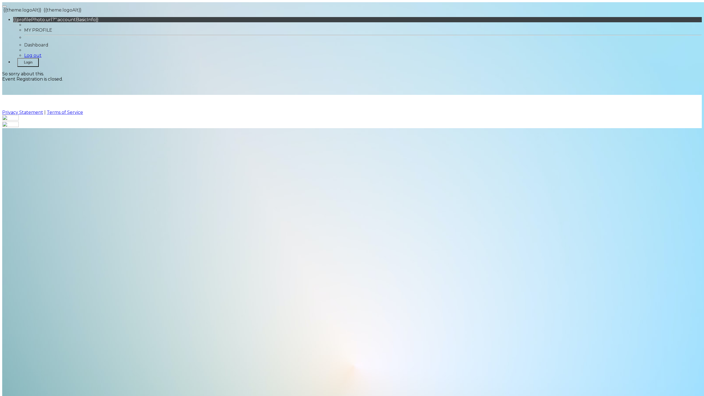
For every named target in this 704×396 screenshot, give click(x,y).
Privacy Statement (22, 112)
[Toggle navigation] (4, 6)
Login (28, 62)
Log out (33, 55)
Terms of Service (65, 112)
